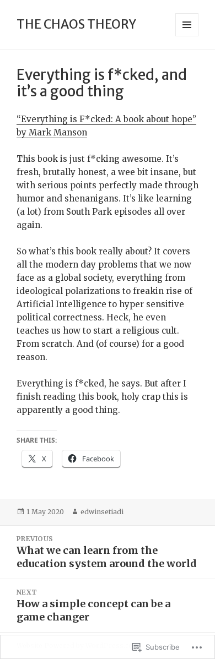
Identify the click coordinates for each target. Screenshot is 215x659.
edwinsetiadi (101, 512)
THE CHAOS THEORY (76, 24)
